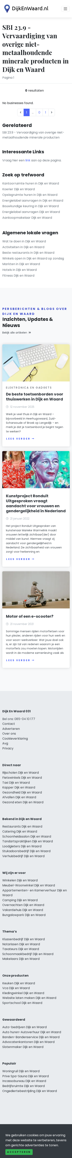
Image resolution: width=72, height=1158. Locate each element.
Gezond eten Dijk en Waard (22, 802)
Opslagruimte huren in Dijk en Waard (29, 195)
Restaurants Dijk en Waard (22, 826)
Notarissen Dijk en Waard (21, 944)
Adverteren (11, 729)
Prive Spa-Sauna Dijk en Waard (25, 1076)
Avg (5, 743)
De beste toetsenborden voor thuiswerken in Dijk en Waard (34, 396)
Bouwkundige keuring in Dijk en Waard (30, 206)
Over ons (9, 733)
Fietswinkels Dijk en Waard (22, 777)
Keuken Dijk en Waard (18, 983)
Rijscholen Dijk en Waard (20, 772)
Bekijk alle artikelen (14, 333)
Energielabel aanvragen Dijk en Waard (31, 212)
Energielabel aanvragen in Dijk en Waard (32, 200)
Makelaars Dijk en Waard (21, 959)
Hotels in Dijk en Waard (19, 270)
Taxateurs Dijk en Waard (20, 949)
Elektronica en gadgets (29, 388)
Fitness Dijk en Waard (18, 275)
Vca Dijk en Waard (16, 988)
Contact (8, 724)
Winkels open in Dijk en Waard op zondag (33, 258)
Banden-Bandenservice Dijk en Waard (31, 1037)
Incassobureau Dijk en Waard (24, 1081)
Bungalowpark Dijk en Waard (24, 915)
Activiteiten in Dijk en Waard (23, 247)
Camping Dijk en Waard (20, 900)
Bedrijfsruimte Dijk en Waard (23, 1086)
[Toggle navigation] (65, 9)
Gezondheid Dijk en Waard (22, 792)
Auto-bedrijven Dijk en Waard (24, 1027)
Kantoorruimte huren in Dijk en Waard (30, 183)
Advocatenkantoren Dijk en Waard (28, 1042)
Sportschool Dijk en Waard (22, 1003)
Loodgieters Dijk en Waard (21, 846)
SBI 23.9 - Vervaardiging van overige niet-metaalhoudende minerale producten (33, 135)
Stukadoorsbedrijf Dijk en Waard (26, 851)
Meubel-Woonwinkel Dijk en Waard (28, 885)
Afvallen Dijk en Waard (19, 797)
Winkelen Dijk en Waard (20, 880)
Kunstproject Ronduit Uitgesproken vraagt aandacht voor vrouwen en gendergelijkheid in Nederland (36, 503)
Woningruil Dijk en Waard (21, 1071)
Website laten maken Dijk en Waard (29, 998)
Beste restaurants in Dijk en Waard (28, 252)
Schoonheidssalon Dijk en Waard (26, 836)
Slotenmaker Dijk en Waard (22, 1047)
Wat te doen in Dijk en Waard (24, 241)
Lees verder (18, 438)
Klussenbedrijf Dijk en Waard (23, 939)
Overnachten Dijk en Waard (23, 905)
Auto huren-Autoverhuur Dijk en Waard (31, 1032)
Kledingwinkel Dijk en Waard (23, 993)
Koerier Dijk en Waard (18, 189)
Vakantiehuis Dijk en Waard (22, 910)
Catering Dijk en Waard (19, 831)
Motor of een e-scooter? (29, 616)
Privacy (7, 748)
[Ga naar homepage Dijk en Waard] (25, 8)
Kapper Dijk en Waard (18, 787)
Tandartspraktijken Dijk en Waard (27, 841)
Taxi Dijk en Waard (16, 782)
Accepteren (19, 1152)
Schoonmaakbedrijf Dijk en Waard (27, 954)
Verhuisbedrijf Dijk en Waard (23, 856)
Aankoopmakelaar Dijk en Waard (27, 217)
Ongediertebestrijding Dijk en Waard (29, 1091)
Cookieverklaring (15, 738)
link (27, 160)
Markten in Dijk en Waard (21, 264)
